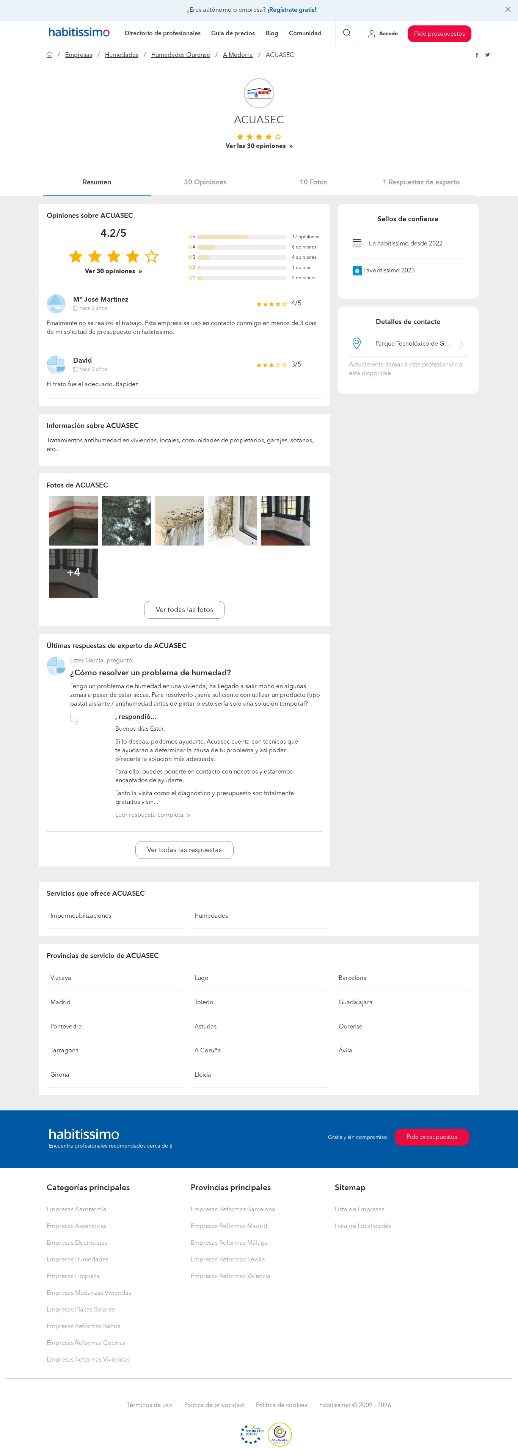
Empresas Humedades (77, 1260)
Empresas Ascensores (77, 1226)
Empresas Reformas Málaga (229, 1243)
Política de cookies (281, 1406)
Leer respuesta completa (149, 815)
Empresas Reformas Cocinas (86, 1343)
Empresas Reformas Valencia (230, 1277)
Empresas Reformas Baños (83, 1327)
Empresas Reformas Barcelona (233, 1210)
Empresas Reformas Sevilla (228, 1260)
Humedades (121, 55)
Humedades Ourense (180, 55)
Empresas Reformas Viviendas (88, 1360)
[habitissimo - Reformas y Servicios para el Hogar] (79, 34)
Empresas (78, 55)
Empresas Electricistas (77, 1243)
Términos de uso (149, 1406)
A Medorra (238, 55)
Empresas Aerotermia (77, 1210)
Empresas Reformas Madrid (229, 1226)
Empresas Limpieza (73, 1277)
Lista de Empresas (360, 1210)
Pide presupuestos (439, 34)
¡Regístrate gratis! (291, 10)
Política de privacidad (214, 1406)
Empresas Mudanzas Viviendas (89, 1293)
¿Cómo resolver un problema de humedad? (150, 673)
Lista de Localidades (363, 1226)
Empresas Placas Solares (81, 1310)
